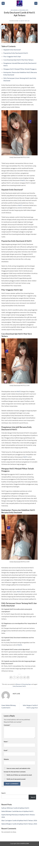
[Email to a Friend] (21, 677)
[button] (35, 3)
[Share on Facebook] (14, 677)
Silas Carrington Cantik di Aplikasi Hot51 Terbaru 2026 (19, 820)
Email (6, 750)
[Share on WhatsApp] (10, 677)
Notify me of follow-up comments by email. (19, 775)
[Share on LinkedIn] (28, 677)
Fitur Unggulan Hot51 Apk (12, 56)
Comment (7, 725)
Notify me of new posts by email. (16, 779)
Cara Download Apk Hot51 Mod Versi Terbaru (18, 60)
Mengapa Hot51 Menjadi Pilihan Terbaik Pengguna (19, 69)
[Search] (3, 3)
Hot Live (27, 20)
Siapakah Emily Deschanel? (12, 50)
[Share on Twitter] (17, 677)
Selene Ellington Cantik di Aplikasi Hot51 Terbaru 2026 (19, 824)
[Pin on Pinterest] (24, 677)
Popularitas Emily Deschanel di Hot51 (15, 53)
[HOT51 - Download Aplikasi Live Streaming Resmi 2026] (19, 3)
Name (6, 741)
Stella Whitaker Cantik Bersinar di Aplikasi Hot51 (17, 811)
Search (3, 793)
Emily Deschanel (17, 686)
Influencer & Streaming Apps (19, 10)
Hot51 (23, 180)
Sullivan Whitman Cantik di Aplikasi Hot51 (15, 808)
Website (6, 759)
